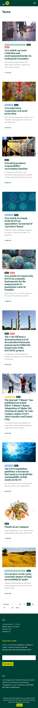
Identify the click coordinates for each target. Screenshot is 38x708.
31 (24, 604)
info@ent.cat (6, 631)
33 (33, 604)
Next (17, 608)
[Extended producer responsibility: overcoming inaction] (19, 146)
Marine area (9, 105)
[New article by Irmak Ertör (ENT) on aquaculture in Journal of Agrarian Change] (19, 201)
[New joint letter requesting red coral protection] (19, 91)
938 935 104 (6, 629)
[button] (35, 3)
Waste (7, 47)
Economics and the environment (15, 45)
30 (20, 604)
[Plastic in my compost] (19, 510)
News (28, 45)
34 (4, 608)
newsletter (21, 645)
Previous (6, 604)
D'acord (19, 705)
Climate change (10, 397)
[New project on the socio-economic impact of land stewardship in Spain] (19, 557)
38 (12, 608)
